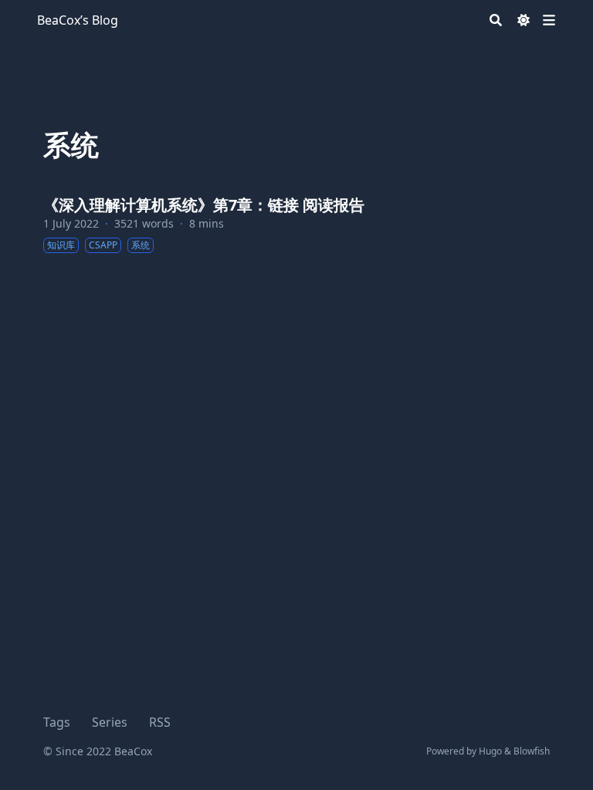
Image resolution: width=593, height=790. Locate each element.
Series (109, 722)
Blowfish (531, 751)
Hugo (490, 751)
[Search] (496, 20)
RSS (160, 722)
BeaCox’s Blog (77, 20)
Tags (56, 722)
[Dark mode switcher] (523, 20)
